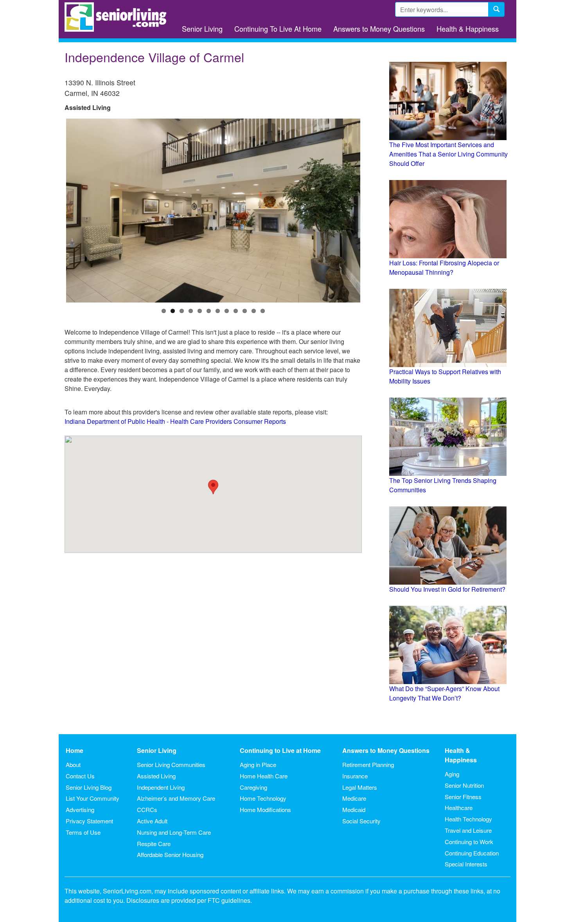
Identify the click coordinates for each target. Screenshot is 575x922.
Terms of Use (83, 832)
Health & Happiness (468, 28)
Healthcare (459, 807)
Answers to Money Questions (379, 28)
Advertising (80, 809)
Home (74, 750)
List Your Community (92, 798)
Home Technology (263, 798)
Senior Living (202, 28)
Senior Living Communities (171, 764)
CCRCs (147, 809)
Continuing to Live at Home (280, 750)
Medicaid (353, 809)
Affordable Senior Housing (170, 854)
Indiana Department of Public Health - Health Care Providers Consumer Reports (175, 421)
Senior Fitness (463, 796)
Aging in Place (258, 764)
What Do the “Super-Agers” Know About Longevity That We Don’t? (444, 693)
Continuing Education (472, 853)
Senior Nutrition (464, 785)
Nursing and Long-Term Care (174, 832)
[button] (213, 487)
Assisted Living (156, 776)
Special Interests (466, 864)
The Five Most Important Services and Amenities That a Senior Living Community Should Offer (448, 154)
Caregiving (253, 787)
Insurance (355, 776)
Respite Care (154, 843)
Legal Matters (359, 787)
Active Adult (152, 821)
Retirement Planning (368, 764)
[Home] (118, 17)
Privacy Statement (89, 821)
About (73, 764)
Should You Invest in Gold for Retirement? (447, 589)
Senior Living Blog (88, 787)
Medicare (354, 798)
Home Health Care (264, 776)
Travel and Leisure (468, 830)
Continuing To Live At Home (278, 28)
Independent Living (161, 787)
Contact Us (80, 776)
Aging (452, 774)
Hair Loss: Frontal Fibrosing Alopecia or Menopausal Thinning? (444, 267)
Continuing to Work (469, 841)
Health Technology (468, 819)
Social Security (361, 821)
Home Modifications (265, 809)
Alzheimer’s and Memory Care (176, 798)
